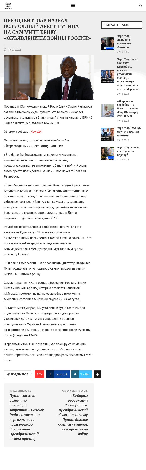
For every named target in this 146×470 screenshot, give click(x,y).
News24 (36, 131)
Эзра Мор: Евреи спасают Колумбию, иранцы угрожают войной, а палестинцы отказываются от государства (128, 74)
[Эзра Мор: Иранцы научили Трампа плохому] (107, 134)
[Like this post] (40, 374)
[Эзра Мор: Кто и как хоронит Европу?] (107, 153)
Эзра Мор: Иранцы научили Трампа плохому (129, 131)
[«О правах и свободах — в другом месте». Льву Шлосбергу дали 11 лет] (107, 110)
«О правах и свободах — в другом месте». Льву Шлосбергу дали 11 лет (127, 108)
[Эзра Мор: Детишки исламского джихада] (107, 43)
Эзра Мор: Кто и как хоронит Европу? (128, 151)
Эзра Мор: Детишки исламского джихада (124, 41)
